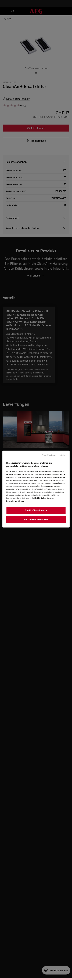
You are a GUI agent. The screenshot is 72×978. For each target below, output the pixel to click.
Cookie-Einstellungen (36, 510)
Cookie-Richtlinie (38, 498)
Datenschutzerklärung (15, 501)
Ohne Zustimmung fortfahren (54, 455)
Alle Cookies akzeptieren (36, 519)
